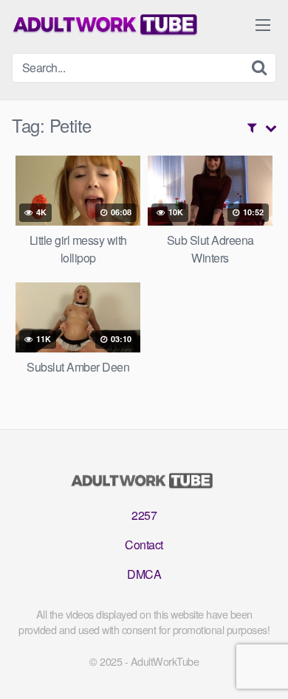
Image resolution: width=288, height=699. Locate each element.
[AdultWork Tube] (108, 25)
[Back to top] (262, 666)
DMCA (144, 574)
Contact (144, 544)
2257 (144, 515)
